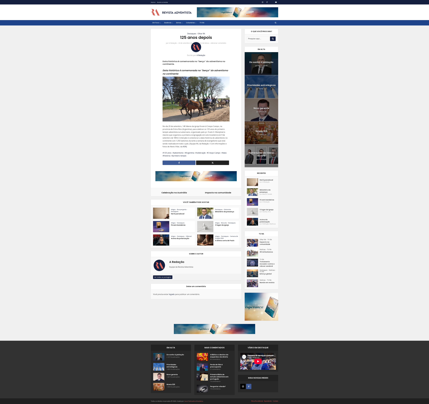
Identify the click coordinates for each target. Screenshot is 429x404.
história (167, 156)
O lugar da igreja (222, 225)
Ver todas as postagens (162, 277)
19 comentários (215, 381)
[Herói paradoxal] (253, 182)
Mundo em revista (267, 282)
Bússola (224, 223)
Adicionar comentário (218, 43)
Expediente (268, 401)
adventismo (179, 153)
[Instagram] (243, 386)
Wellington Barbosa (269, 224)
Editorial (188, 236)
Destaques (191, 33)
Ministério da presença (224, 212)
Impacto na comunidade (265, 243)
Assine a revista (162, 2)
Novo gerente (261, 108)
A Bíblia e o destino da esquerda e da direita (219, 356)
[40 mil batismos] (253, 253)
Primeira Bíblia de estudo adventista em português (219, 376)
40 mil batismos (266, 252)
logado (172, 294)
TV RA (202, 23)
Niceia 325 (261, 131)
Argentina (190, 153)
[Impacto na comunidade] (253, 243)
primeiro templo (179, 156)
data (224, 153)
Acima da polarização (180, 238)
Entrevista (227, 209)
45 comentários (215, 359)
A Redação (173, 43)
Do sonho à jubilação (261, 62)
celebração (201, 153)
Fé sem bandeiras (178, 225)
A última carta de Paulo (224, 240)
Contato (275, 401)
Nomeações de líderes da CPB (261, 154)
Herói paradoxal (177, 214)
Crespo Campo (214, 153)
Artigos (173, 209)
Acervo (153, 2)
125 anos (167, 153)
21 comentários (215, 369)
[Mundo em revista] (253, 283)
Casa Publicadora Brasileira (193, 401)
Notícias (263, 249)
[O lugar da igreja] (253, 212)
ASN (184, 146)
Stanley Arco (263, 89)
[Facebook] (248, 386)
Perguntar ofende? (218, 386)
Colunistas (190, 23)
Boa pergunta (181, 209)
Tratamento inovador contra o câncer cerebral (267, 264)
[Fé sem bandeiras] (253, 202)
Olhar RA (201, 33)
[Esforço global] (253, 273)
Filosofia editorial (257, 401)
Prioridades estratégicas (261, 85)
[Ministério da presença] (253, 192)
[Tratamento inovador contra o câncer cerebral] (253, 262)
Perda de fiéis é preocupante (216, 365)
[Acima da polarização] (253, 222)
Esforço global (266, 274)
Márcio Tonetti (263, 66)
